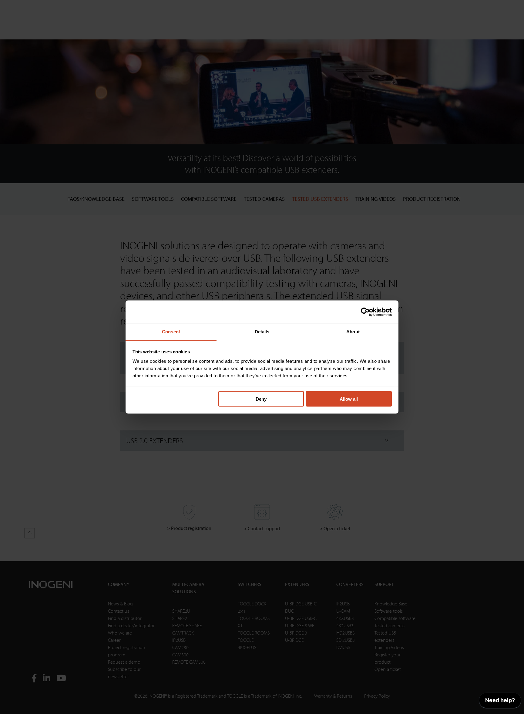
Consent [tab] (171, 331)
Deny (261, 398)
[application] (500, 702)
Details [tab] (262, 331)
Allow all (349, 398)
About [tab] (353, 331)
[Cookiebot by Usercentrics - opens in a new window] (365, 311)
